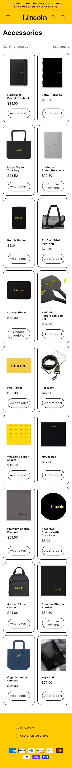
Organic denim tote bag (17, 679)
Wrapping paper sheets (18, 458)
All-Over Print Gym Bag (51, 242)
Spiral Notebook (53, 94)
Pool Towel (14, 387)
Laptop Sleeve (17, 312)
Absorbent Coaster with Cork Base (50, 532)
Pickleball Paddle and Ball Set (52, 315)
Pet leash (48, 387)
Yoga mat (48, 677)
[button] (8, 17)
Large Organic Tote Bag (16, 169)
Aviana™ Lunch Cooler (17, 606)
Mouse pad (49, 456)
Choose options (53, 186)
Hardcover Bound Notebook (18, 96)
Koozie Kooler (16, 240)
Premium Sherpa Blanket (18, 530)
